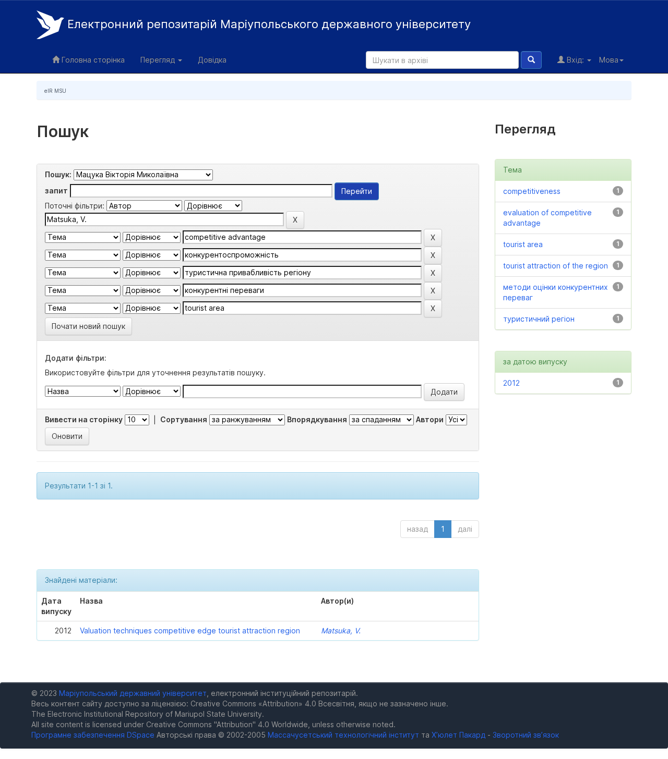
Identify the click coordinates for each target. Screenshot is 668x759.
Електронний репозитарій (267, 24)
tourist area (523, 244)
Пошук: (58, 174)
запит (56, 190)
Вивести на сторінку (84, 419)
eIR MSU (55, 91)
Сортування (183, 419)
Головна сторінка (92, 59)
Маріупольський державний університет (133, 693)
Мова (608, 59)
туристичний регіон (539, 318)
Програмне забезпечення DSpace (92, 734)
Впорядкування (317, 419)
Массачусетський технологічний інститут (343, 734)
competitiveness (531, 191)
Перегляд (158, 59)
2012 (511, 382)
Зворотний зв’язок (526, 734)
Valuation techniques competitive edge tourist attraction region (190, 630)
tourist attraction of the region (555, 265)
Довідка (212, 59)
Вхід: (575, 59)
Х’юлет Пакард (458, 734)
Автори (430, 419)
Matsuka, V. (341, 630)
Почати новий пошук (88, 326)
